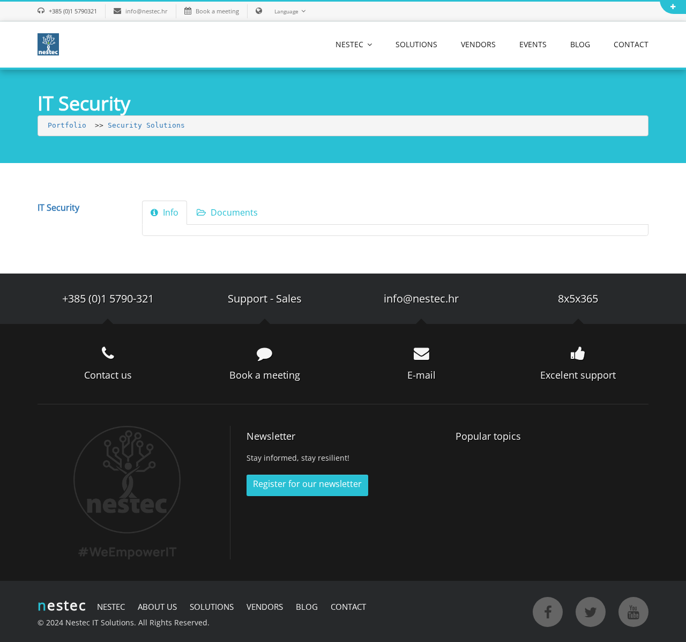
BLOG (580, 44)
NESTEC (350, 44)
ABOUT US (157, 606)
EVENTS (533, 44)
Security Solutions (146, 125)
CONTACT (631, 44)
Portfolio (67, 125)
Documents (233, 212)
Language (286, 11)
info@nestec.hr (146, 11)
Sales (289, 298)
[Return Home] (48, 43)
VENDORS (478, 44)
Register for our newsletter (307, 484)
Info (169, 212)
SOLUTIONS (416, 44)
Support (247, 298)
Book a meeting (217, 11)
